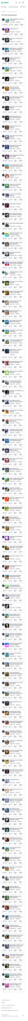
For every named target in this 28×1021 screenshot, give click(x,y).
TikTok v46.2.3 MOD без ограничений (15, 58)
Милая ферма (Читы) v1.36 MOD (16, 790)
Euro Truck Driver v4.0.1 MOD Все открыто (16, 683)
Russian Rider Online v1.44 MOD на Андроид (16, 311)
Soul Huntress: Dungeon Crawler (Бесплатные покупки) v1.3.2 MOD (15, 595)
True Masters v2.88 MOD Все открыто (16, 741)
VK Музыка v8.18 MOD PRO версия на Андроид (16, 644)
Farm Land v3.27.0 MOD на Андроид (16, 527)
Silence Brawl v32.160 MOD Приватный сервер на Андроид (16, 321)
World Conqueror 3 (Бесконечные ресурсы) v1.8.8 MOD (15, 518)
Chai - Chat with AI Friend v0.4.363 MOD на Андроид (16, 214)
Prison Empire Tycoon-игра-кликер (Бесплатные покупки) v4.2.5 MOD (17, 165)
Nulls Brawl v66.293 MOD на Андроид (16, 537)
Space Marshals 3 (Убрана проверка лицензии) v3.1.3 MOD (16, 974)
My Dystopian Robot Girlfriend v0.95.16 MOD (16, 156)
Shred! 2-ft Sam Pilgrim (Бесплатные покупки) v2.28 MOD (16, 916)
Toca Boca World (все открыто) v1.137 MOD (17, 20)
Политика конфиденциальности (10, 1010)
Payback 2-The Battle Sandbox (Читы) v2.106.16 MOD (16, 292)
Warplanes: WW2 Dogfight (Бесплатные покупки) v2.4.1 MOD (16, 634)
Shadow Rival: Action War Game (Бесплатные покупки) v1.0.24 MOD (16, 838)
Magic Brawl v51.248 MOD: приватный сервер (16, 146)
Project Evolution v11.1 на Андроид (15, 126)
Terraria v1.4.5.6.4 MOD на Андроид (15, 654)
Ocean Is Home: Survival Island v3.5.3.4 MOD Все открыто (17, 479)
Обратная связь (6, 1000)
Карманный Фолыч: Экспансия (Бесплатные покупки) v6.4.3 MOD (15, 887)
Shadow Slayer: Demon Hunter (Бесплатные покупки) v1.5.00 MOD (17, 945)
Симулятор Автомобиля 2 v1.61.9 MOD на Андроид (15, 381)
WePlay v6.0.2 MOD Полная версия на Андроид (16, 233)
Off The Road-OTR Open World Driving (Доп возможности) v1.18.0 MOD (17, 955)
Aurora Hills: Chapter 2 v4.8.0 (16, 556)
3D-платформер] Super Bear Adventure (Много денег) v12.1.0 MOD (16, 508)
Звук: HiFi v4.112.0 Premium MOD (16, 39)
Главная (3, 11)
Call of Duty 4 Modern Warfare (16, 223)
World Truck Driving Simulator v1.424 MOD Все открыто (16, 936)
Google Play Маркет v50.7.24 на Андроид (16, 272)
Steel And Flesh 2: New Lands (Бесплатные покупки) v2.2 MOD (16, 663)
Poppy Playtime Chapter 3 (15, 203)
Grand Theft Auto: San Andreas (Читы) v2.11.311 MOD (17, 97)
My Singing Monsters (14, 779)
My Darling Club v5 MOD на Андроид (16, 175)
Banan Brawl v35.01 (14, 28)
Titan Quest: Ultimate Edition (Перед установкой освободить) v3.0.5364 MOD (16, 819)
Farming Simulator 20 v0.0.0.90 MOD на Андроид (16, 673)
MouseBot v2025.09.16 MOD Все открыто (16, 459)
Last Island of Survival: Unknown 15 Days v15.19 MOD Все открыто (16, 401)
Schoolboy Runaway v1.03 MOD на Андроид (15, 301)
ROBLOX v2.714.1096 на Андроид (15, 253)
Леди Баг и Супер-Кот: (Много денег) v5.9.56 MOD (16, 488)
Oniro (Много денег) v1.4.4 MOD (16, 702)
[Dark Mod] (19, 2)
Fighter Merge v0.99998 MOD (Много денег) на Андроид (16, 263)
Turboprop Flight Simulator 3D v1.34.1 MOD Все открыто (16, 440)
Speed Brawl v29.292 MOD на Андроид (16, 136)
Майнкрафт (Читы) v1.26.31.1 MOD (16, 68)
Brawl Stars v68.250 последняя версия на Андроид (14, 88)
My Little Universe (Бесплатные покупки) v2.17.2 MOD (16, 469)
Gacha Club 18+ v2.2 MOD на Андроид (16, 78)
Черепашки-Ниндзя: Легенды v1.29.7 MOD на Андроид (15, 965)
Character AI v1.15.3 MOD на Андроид (16, 107)
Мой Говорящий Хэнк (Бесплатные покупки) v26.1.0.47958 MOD (15, 586)
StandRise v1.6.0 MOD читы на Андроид (17, 391)
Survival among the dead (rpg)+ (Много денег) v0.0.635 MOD (15, 858)
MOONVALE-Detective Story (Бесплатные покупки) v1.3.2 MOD (16, 430)
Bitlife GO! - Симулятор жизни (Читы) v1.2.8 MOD (17, 498)
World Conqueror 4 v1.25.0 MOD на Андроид (16, 906)
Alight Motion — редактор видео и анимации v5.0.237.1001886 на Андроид (16, 350)
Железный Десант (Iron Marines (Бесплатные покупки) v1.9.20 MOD (15, 615)
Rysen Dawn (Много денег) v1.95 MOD (16, 566)
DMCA (3, 1002)
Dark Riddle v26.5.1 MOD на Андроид (16, 868)
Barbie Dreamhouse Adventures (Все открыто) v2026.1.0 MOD (16, 926)
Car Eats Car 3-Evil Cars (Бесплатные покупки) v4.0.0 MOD (16, 693)
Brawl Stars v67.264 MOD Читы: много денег (15, 185)
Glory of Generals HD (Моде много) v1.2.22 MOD (16, 751)
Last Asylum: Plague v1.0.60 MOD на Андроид (16, 243)
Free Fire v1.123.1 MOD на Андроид (15, 195)
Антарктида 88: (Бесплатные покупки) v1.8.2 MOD (16, 362)
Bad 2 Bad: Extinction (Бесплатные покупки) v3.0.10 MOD (17, 809)
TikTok (11, 604)
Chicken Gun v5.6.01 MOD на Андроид (16, 761)
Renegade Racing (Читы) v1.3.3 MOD (15, 848)
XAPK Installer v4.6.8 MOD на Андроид (16, 372)
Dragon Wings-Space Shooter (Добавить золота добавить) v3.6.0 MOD (16, 799)
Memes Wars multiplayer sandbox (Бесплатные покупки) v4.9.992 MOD (15, 576)
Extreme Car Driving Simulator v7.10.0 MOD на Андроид (16, 722)
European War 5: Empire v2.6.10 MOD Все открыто (15, 712)
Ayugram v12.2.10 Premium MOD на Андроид (16, 449)
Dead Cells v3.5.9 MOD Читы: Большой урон (16, 420)
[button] (23, 1015)
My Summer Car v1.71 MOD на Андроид (16, 282)
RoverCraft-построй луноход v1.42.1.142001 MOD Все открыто (16, 340)
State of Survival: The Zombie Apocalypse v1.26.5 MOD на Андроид (16, 547)
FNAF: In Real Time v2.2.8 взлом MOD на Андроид (15, 117)
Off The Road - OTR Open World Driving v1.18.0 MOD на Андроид (16, 731)
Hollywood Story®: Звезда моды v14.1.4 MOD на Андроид (16, 984)
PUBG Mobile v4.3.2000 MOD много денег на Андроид (16, 49)
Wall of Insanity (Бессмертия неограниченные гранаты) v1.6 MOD (16, 625)
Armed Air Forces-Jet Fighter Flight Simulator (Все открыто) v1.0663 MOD (16, 829)
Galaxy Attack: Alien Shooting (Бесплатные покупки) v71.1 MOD (16, 770)
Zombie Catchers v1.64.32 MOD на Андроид (15, 897)
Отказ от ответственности (8, 1005)
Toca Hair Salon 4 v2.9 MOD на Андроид (16, 411)
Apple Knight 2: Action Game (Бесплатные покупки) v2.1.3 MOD (16, 877)
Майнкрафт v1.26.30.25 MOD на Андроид (16, 331)
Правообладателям (7, 1007)
